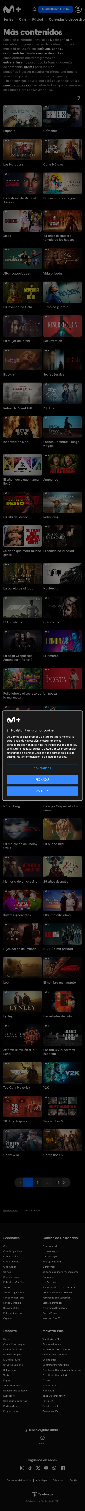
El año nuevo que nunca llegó (21, 481)
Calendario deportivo (67, 19)
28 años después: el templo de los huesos (58, 238)
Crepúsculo (51, 622)
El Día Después (11, 1359)
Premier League (12, 1354)
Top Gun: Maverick (16, 1088)
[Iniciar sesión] (78, 9)
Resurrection (52, 341)
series (57, 49)
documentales (13, 53)
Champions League (14, 1344)
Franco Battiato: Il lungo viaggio (61, 444)
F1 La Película (13, 622)
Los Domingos (50, 1256)
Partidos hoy (10, 1406)
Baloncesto (9, 1370)
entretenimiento (15, 62)
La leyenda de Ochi (17, 307)
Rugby (6, 1380)
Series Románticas (13, 1297)
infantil (29, 67)
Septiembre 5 (53, 1121)
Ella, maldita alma (57, 915)
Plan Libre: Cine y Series (55, 1375)
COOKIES (74, 1480)
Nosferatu (50, 588)
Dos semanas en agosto (60, 198)
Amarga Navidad (51, 1261)
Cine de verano (11, 1277)
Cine (22, 19)
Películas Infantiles (13, 1282)
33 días (48, 408)
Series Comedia (12, 1302)
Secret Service (53, 374)
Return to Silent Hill (17, 408)
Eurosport (8, 1395)
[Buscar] (34, 9)
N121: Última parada (58, 949)
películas (43, 49)
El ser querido (50, 1246)
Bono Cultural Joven (53, 1395)
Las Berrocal (49, 1282)
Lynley (7, 1016)
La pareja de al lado (18, 588)
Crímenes (50, 131)
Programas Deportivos (54, 1308)
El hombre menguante (59, 982)
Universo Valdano (13, 1364)
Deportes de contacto (15, 1390)
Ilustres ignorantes (17, 915)
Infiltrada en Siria (16, 442)
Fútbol (37, 19)
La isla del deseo (15, 517)
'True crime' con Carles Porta (58, 1292)
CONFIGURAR (42, 768)
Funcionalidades (51, 1344)
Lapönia (9, 131)
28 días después (15, 1121)
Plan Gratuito (49, 1385)
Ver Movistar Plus (51, 1339)
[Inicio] (12, 9)
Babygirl (9, 374)
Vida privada (52, 273)
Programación (11, 1411)
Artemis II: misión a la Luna (19, 1052)
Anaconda (50, 479)
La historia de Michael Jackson (19, 200)
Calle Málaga (53, 164)
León (7, 982)
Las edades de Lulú (57, 1016)
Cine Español (10, 1256)
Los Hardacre (13, 164)
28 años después (55, 881)
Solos (7, 236)
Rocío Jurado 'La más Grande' (59, 1287)
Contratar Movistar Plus (55, 1364)
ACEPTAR (42, 790)
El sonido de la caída (58, 551)
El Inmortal (51, 656)
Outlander (48, 1277)
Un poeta (50, 693)
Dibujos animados (52, 1302)
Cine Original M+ (12, 1251)
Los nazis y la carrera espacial (59, 1052)
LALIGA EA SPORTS (13, 1349)
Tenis (6, 1375)
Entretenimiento (12, 1313)
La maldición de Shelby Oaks (20, 846)
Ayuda (42, 1443)
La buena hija (53, 844)
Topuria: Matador (12, 1385)
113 (57, 1182)
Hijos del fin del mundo (20, 949)
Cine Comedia (11, 1261)
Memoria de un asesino (20, 881)
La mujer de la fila (16, 341)
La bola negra (50, 1251)
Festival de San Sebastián (56, 1297)
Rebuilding (50, 517)
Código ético (49, 1359)
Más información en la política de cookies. (42, 756)
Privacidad (58, 1480)
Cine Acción (10, 1266)
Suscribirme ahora (55, 9)
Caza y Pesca (49, 1313)
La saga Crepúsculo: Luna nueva (62, 808)
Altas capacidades (17, 273)
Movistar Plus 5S (51, 1318)
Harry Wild (11, 1155)
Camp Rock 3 (53, 1155)
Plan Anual (48, 1390)
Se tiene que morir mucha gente (22, 553)
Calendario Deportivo (15, 1400)
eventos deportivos (50, 53)
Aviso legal (41, 1480)
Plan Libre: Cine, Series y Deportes (61, 1370)
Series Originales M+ (14, 1292)
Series (8, 19)
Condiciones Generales (55, 1354)
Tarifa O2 (47, 1400)
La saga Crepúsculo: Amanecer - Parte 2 (18, 658)
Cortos (7, 1271)
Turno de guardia (55, 307)
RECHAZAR (42, 779)
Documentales (11, 1308)
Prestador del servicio (19, 1480)
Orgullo (7, 1318)
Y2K (46, 1088)
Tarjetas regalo (50, 1406)
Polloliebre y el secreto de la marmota (22, 695)
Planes (46, 1380)
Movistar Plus (60, 40)
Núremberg (11, 806)
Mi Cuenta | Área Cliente (56, 1349)
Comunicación (50, 1411)
